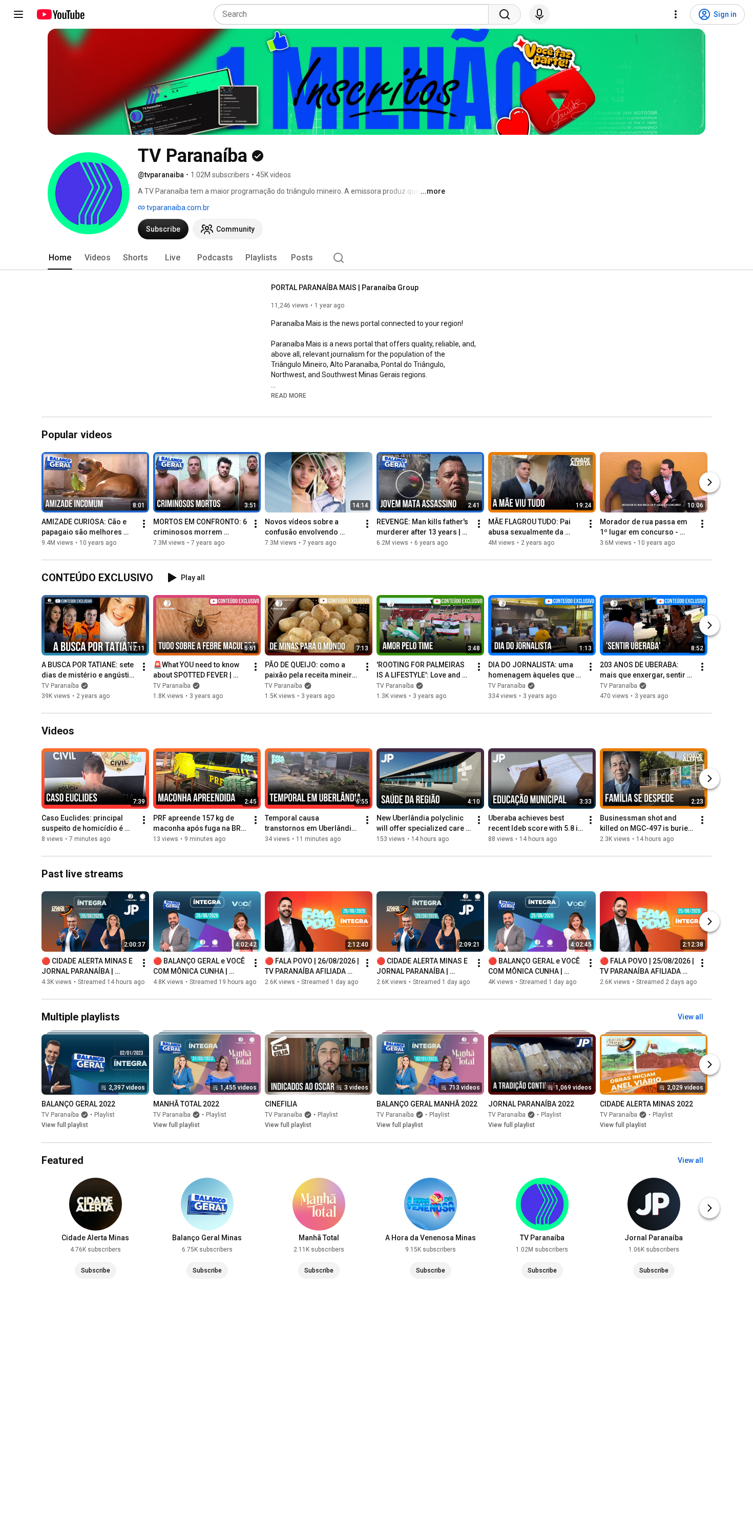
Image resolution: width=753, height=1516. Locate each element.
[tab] (60, 257)
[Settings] (676, 14)
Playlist (104, 1115)
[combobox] (354, 14)
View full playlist (64, 1125)
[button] (288, 395)
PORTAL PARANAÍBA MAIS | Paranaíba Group (345, 287)
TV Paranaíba (60, 685)
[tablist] (376, 257)
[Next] (709, 482)
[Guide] (18, 14)
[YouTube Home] (60, 14)
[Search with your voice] (539, 14)
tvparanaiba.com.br (177, 207)
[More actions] (144, 524)
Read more (288, 395)
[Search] (504, 14)
